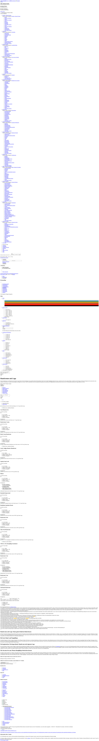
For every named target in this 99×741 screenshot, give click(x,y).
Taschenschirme (7, 143)
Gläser (3, 694)
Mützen (6, 94)
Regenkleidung (7, 96)
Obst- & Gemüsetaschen (8, 192)
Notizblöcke (7, 50)
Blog (3, 251)
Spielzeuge (6, 69)
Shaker (6, 19)
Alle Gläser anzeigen (8, 24)
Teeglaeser (6, 22)
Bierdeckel (6, 169)
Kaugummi (6, 175)
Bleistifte (6, 156)
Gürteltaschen (7, 187)
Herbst (6, 37)
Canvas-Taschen (7, 184)
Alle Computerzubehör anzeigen (10, 205)
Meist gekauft (4, 389)
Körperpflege (4, 109)
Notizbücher (7, 51)
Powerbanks (7, 218)
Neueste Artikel (5, 393)
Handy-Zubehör (7, 211)
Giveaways (6, 62)
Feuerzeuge (6, 60)
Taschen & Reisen (5, 181)
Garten (6, 138)
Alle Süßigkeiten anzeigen (9, 178)
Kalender (3, 74)
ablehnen (28, 738)
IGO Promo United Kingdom (9, 717)
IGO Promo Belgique (8, 710)
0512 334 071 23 (3, 274)
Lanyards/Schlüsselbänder (9, 64)
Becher (6, 17)
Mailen (14, 274)
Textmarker (6, 164)
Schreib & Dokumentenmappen (10, 53)
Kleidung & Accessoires (6, 79)
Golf (5, 139)
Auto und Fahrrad (7, 133)
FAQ (17, 273)
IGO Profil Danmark (8, 712)
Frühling (6, 36)
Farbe (3, 298)
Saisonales (6, 35)
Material (3, 340)
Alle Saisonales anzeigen (9, 41)
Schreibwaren (4, 154)
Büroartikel (6, 46)
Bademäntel (6, 225)
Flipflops (6, 85)
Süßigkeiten (6, 173)
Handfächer (6, 87)
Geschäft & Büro (5, 44)
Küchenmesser (7, 230)
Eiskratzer (6, 123)
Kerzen (6, 227)
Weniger (7, 316)
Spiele (6, 68)
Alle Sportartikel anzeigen (9, 146)
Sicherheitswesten (7, 126)
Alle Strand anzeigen (8, 150)
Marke (3, 350)
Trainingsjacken (7, 106)
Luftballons (6, 65)
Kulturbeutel (4, 288)
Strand (6, 147)
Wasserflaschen (7, 29)
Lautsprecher (7, 217)
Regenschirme (7, 141)
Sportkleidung (7, 101)
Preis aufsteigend (5, 390)
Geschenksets (4, 688)
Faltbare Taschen (7, 186)
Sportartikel (6, 144)
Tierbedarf (6, 151)
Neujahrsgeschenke (8, 34)
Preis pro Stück (4, 307)
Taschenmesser (7, 129)
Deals (1, 273)
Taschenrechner (7, 54)
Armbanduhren (7, 83)
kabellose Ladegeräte (8, 213)
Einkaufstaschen (5, 693)
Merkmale (4, 320)
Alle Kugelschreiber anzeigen (9, 162)
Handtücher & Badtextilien (9, 224)
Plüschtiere (6, 66)
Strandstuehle (7, 148)
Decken (6, 223)
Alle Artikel (4, 242)
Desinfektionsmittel (8, 111)
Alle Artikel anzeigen (8, 30)
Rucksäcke (6, 198)
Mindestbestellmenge (5, 325)
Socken (6, 99)
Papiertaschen (7, 193)
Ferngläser (6, 136)
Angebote (4, 245)
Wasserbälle (6, 152)
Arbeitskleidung (7, 81)
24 (2, 399)
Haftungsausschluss (5, 723)
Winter (6, 40)
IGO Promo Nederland (8, 719)
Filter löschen (4, 404)
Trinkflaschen (7, 28)
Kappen (6, 92)
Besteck (6, 229)
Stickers (6, 70)
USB (5, 219)
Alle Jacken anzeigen (8, 91)
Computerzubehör (7, 203)
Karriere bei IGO (5, 669)
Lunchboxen (7, 231)
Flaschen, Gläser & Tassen (6, 15)
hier (1, 739)
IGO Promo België (8, 709)
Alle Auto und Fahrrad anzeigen (10, 135)
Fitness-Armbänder (8, 208)
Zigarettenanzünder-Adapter (9, 214)
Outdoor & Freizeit (5, 131)
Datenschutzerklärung (6, 722)
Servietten (6, 170)
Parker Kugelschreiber (8, 160)
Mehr (5, 316)
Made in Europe (5, 250)
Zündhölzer (6, 72)
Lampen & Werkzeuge (6, 121)
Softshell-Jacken (7, 90)
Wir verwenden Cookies (4, 740)
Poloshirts (6, 95)
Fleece (6, 84)
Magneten (6, 237)
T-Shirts (6, 104)
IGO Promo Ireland (8, 714)
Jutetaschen (6, 188)
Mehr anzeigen (2, 383)
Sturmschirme (7, 142)
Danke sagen (7, 33)
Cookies (3, 724)
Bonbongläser (7, 174)
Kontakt (3, 676)
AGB (3, 721)
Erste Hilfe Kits (7, 112)
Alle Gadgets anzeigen (8, 210)
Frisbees (6, 137)
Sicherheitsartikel (7, 125)
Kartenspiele (7, 63)
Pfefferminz (6, 176)
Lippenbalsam (4, 289)
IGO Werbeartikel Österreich (7, 706)
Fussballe (6, 145)
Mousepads (6, 49)
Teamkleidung (7, 105)
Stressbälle (6, 71)
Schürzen (4, 690)
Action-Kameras (7, 207)
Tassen (6, 25)
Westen (6, 107)
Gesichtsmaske (7, 113)
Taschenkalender (7, 77)
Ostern (6, 38)
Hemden (6, 88)
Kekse (6, 172)
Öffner (6, 234)
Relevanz (2, 385)
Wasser (6, 179)
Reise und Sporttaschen (8, 194)
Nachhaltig (4, 246)
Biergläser (6, 21)
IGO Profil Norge (7, 718)
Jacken (6, 89)
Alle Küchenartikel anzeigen (9, 235)
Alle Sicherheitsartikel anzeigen (10, 127)
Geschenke (4, 31)
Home (3, 276)
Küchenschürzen (7, 236)
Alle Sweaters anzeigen (8, 103)
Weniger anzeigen (8, 383)
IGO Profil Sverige (8, 711)
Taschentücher (7, 118)
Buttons (6, 58)
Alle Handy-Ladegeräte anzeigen (10, 215)
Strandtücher (7, 149)
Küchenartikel (7, 228)
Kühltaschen (7, 190)
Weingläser (6, 23)
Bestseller (4, 248)
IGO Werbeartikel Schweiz (9, 716)
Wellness (6, 119)
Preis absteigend (5, 391)
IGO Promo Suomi (8, 715)
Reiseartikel (6, 195)
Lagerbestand (4, 317)
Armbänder (6, 82)
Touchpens (6, 161)
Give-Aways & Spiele (6, 56)
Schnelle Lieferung (8, 42)
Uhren (6, 239)
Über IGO (4, 667)
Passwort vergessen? (5, 261)
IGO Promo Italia (7, 708)
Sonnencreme (7, 117)
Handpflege (6, 115)
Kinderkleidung (7, 93)
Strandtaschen (7, 199)
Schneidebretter (7, 232)
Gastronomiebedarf (8, 168)
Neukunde (4, 262)
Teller (5, 238)
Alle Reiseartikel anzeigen (9, 197)
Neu (3, 249)
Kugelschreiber (7, 159)
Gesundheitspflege (8, 114)
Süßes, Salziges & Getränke (7, 166)
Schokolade (6, 177)
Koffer (6, 189)
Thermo (6, 27)
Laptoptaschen (7, 191)
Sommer (6, 39)
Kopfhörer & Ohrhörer (8, 216)
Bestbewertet (4, 392)
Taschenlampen (7, 128)
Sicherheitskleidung (8, 98)
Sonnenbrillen (7, 100)
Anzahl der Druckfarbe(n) (6, 332)
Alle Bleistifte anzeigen (8, 158)
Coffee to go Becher (8, 18)
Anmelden (4, 259)
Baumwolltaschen (7, 183)
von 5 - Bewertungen (8, 0)
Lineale (6, 48)
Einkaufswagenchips (8, 59)
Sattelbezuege (7, 134)
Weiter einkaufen (5, 271)
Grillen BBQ (7, 140)
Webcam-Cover (7, 204)
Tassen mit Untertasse (8, 26)
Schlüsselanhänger (8, 67)
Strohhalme (6, 233)
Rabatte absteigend (5, 388)
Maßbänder (6, 124)
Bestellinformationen (5, 675)
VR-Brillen (6, 209)
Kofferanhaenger (7, 196)
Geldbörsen (6, 86)
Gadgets (6, 206)
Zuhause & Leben (5, 221)
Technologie (4, 201)
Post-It (6, 52)
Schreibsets (6, 163)
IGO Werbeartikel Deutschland (10, 713)
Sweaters (3, 695)
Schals (6, 97)
